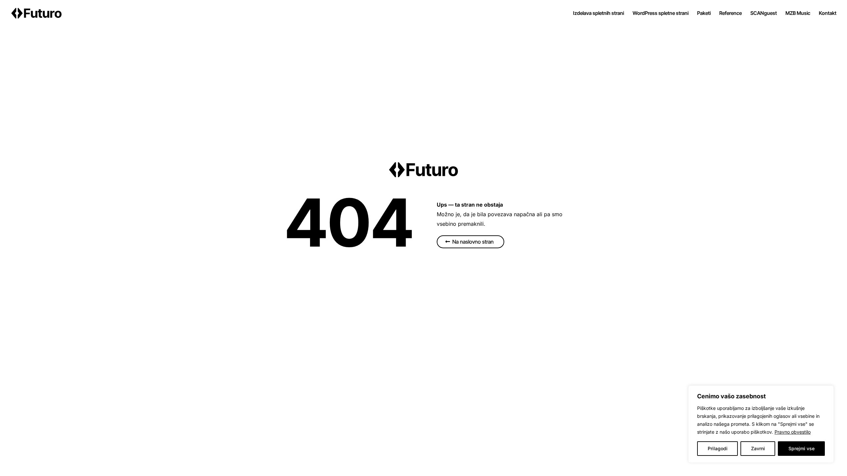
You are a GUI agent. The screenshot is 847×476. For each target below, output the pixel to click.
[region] (761, 424)
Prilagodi (718, 448)
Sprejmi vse (801, 448)
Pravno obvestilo (793, 432)
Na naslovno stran (473, 241)
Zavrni (758, 448)
